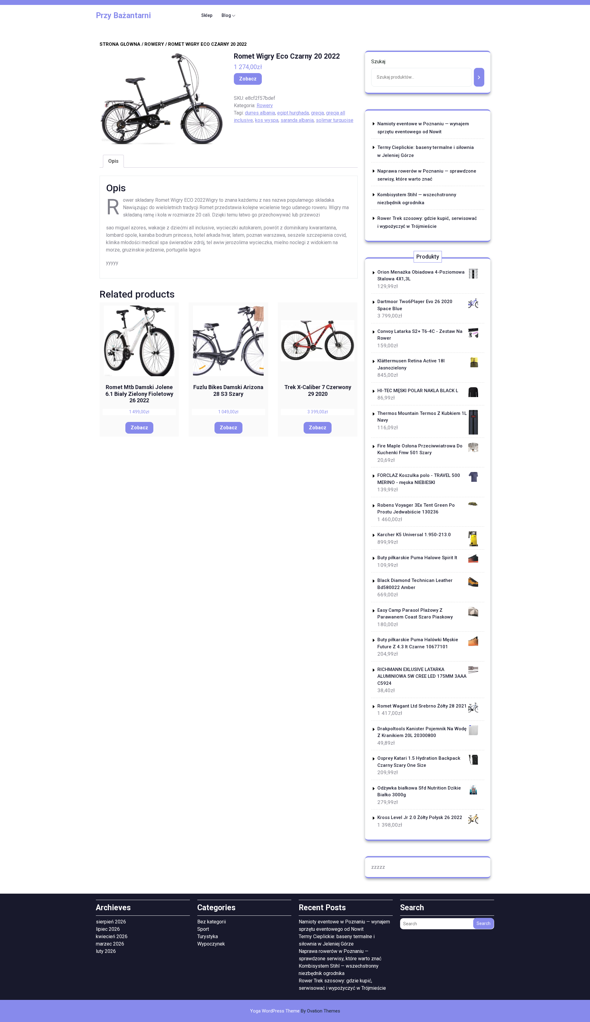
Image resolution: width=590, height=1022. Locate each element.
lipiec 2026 (108, 929)
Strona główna (120, 44)
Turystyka (207, 936)
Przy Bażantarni (123, 15)
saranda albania (297, 120)
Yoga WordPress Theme (295, 1011)
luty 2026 (106, 951)
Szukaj (378, 61)
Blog (226, 15)
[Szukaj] (479, 77)
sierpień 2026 (111, 922)
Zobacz (248, 79)
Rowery (154, 44)
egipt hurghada (293, 113)
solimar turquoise (334, 120)
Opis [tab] (113, 161)
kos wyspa (266, 120)
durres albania (260, 113)
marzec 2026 (110, 944)
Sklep (206, 15)
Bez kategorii (211, 922)
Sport (203, 929)
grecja (317, 113)
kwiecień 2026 (112, 936)
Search (483, 923)
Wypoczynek (211, 944)
